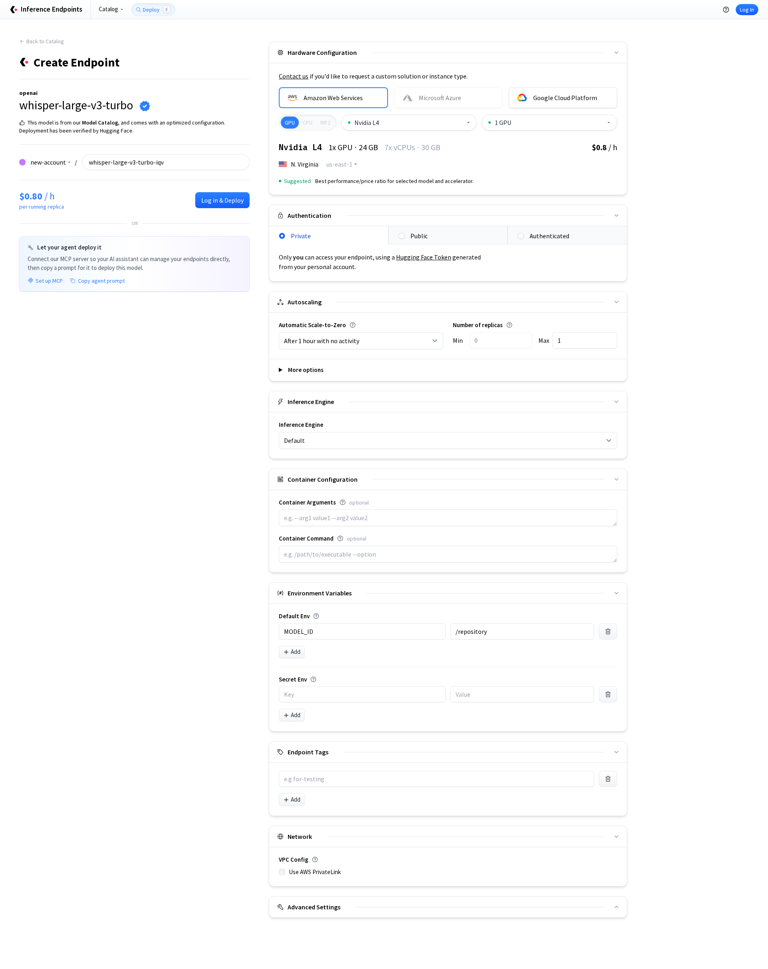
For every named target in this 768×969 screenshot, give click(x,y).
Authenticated (549, 236)
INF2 (325, 122)
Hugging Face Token (423, 257)
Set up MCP (49, 280)
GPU (290, 122)
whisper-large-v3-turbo (76, 105)
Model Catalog (100, 122)
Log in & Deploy (222, 200)
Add (295, 651)
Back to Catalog (45, 41)
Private (301, 236)
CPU (307, 122)
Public (419, 236)
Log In (747, 9)
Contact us (293, 76)
